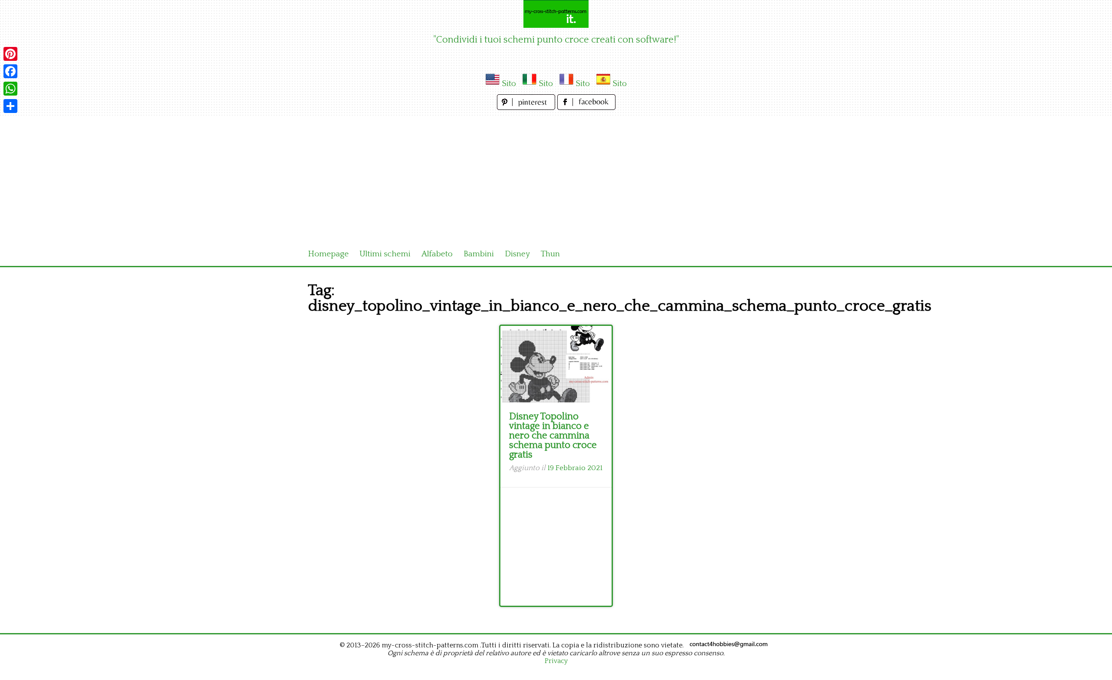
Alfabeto (437, 254)
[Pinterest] (10, 54)
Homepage (328, 254)
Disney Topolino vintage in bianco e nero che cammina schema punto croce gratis (553, 435)
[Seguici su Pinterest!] (527, 107)
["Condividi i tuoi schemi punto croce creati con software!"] (556, 14)
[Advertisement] (556, 177)
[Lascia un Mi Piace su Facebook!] (586, 107)
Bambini (478, 254)
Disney (517, 254)
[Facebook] (10, 71)
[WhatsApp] (10, 88)
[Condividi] (10, 106)
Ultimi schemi (385, 254)
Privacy (556, 661)
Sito (509, 83)
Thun (550, 254)
